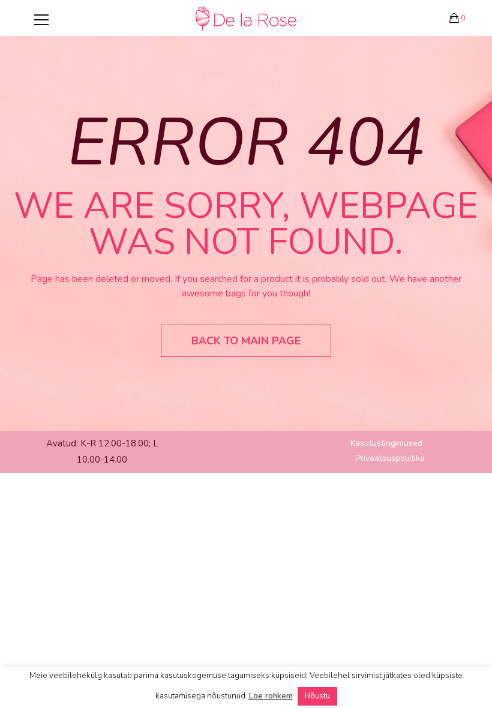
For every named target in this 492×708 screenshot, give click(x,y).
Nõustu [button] (317, 696)
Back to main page (246, 341)
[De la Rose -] (246, 18)
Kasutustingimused (386, 443)
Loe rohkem (271, 696)
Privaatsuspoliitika (390, 458)
